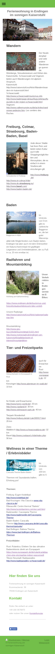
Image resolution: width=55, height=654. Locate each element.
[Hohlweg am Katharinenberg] (22, 283)
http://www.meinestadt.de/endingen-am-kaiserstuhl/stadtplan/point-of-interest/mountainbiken (24, 338)
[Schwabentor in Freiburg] (17, 158)
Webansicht (44, 643)
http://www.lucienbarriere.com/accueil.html (25, 509)
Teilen (14, 629)
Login (46, 640)
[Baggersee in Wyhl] (21, 223)
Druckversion (14, 640)
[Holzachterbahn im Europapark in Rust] (21, 363)
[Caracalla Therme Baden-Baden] (21, 465)
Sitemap (25, 640)
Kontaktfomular (36, 613)
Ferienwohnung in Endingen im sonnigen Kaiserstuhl (27, 13)
